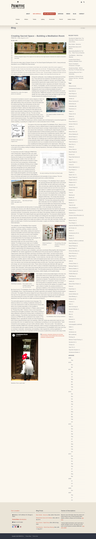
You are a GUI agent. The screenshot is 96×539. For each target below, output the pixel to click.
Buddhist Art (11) (73, 200)
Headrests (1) (72, 212)
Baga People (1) (73, 256)
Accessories (52, 19)
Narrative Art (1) (72, 342)
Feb (72, 387)
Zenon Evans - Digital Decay (43, 522)
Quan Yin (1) (72, 347)
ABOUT (28, 13)
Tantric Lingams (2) (73, 271)
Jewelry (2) (71, 281)
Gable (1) (71, 327)
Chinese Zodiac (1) (73, 263)
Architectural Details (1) (74, 352)
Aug (72, 360)
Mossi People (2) (73, 152)
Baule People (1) (73, 248)
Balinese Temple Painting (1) (75, 339)
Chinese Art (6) (72, 299)
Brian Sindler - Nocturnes (75, 44)
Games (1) (71, 230)
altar (63, 335)
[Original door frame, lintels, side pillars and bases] (17, 189)
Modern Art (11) (72, 174)
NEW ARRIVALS (37, 13)
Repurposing (44, 334)
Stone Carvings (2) (73, 306)
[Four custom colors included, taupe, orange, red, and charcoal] (28, 277)
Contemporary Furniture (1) (75, 88)
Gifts (17, 23)
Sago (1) (71, 159)
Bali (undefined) (72, 334)
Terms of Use (35, 536)
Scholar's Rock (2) (73, 124)
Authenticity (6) (72, 103)
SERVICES (60, 13)
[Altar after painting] (60, 232)
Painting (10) (72, 129)
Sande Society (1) (73, 139)
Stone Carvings (59, 335)
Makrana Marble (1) (73, 268)
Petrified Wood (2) (73, 273)
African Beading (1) (73, 207)
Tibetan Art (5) (72, 114)
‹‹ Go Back (82, 28)
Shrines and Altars (44, 335)
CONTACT (81, 13)
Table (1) (71, 316)
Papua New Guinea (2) (74, 157)
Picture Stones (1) (73, 121)
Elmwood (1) (72, 319)
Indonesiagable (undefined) (75, 324)
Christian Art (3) (72, 258)
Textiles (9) (71, 98)
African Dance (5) (73, 131)
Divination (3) (72, 185)
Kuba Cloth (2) (72, 91)
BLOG (74, 13)
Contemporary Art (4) (74, 233)
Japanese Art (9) (73, 218)
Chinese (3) (71, 344)
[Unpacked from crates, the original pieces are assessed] (20, 82)
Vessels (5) (71, 238)
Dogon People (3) (73, 177)
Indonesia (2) (72, 322)
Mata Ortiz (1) (72, 144)
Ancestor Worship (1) (74, 309)
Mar (72, 384)
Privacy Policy (28, 536)
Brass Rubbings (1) (73, 243)
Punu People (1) (73, 223)
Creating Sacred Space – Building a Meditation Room (75, 60)
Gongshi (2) (71, 119)
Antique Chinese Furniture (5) (76, 210)
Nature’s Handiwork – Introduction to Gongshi (74, 64)
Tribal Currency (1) (73, 141)
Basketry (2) (72, 190)
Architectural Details (50, 337)
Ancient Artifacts (52, 335)
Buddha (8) (71, 197)
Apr (72, 367)
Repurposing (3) (73, 96)
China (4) (71, 311)
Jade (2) (71, 261)
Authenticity (50, 334)
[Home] (19, 5)
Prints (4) (71, 286)
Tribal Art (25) (72, 205)
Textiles (34, 19)
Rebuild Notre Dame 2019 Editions (75, 47)
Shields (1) (71, 235)
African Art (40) (72, 86)
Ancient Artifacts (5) (73, 294)
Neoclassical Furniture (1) (75, 278)
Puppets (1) (71, 172)
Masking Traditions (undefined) (76, 240)
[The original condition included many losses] (55, 104)
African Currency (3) (73, 101)
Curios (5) (71, 164)
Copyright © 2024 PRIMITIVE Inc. (18, 536)
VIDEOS (68, 13)
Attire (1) (71, 304)
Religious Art (55, 334)
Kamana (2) (71, 154)
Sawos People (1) (73, 162)
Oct (72, 399)
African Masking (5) (73, 134)
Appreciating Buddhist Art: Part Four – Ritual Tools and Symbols (76, 51)
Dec (72, 394)
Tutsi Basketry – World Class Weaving (75, 56)
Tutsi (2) (71, 192)
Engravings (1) (72, 289)
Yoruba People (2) (73, 187)
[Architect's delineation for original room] (18, 130)
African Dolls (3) (72, 149)
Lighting (42, 19)
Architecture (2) (72, 332)
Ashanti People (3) (73, 245)
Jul (71, 374)
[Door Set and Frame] (30, 189)
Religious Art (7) (72, 182)
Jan (72, 389)
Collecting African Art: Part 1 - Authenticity (76, 73)
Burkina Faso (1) (73, 220)
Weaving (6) (72, 195)
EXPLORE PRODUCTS (49, 13)
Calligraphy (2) (72, 291)
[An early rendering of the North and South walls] (53, 160)
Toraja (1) (71, 329)
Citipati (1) (71, 111)
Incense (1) (71, 301)
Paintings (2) (72, 337)
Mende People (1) (73, 136)
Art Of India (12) (72, 228)
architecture (43, 337)
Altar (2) (71, 314)
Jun (72, 376)
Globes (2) (71, 116)
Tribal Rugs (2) (72, 276)
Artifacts (26, 19)
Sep (72, 401)
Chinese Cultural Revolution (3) (76, 215)
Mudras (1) (71, 202)
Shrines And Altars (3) (74, 251)
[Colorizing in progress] (17, 277)
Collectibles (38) (72, 106)
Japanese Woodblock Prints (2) (76, 225)
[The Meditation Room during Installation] (55, 307)
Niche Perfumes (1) (73, 253)
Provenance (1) (72, 109)
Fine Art (61, 19)
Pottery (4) (71, 147)
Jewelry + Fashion (72, 19)
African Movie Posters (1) (75, 283)
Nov (72, 364)
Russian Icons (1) (73, 180)
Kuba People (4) (73, 93)
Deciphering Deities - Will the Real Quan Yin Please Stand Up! (76, 68)
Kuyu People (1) (72, 169)
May (72, 379)
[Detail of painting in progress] (49, 232)
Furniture (18, 19)
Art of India (60, 334)
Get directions (19, 519)
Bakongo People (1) (73, 266)
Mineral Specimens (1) (74, 167)
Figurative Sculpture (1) (74, 349)
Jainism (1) (71, 126)
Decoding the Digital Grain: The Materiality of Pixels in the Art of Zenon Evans (76, 40)
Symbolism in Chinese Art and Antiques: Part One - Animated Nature (76, 78)
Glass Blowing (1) (73, 296)
